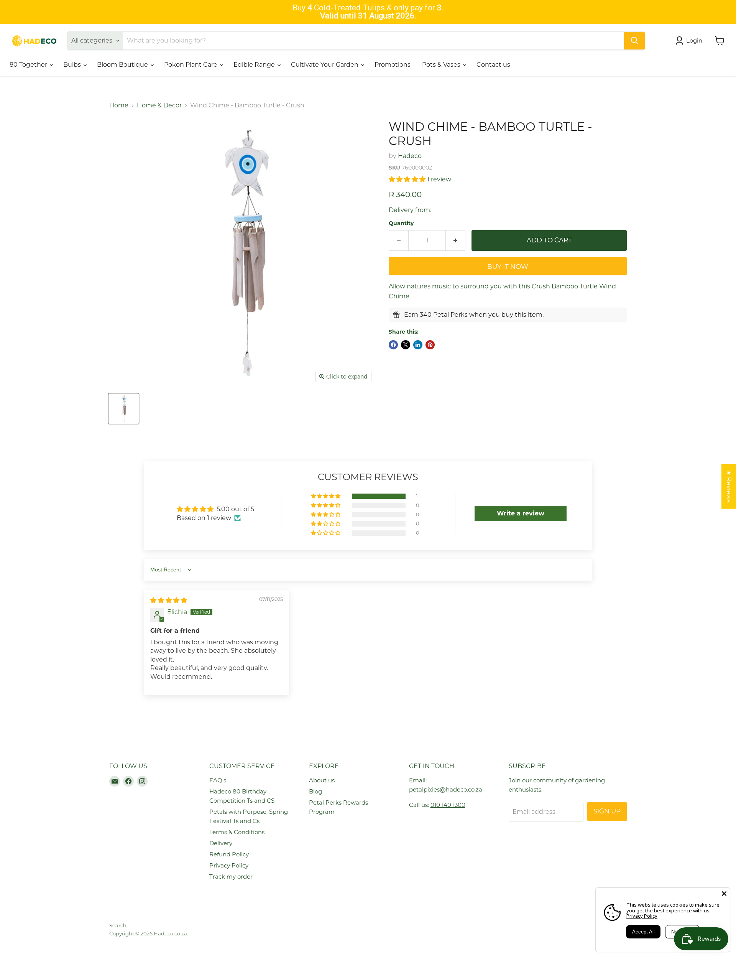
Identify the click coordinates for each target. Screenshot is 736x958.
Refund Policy (229, 854)
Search (118, 925)
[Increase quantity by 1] (455, 240)
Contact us (493, 64)
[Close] (724, 893)
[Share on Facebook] (393, 344)
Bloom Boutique (123, 64)
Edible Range (254, 64)
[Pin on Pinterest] (430, 344)
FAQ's (217, 780)
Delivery (220, 843)
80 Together (29, 64)
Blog (315, 791)
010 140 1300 (447, 804)
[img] (168, 600)
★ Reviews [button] (729, 486)
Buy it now (507, 266)
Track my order (231, 876)
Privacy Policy (228, 865)
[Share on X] (405, 344)
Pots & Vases (442, 64)
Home (118, 105)
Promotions (393, 64)
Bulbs (72, 64)
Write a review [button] (520, 513)
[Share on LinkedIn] (417, 344)
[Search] (634, 40)
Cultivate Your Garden (325, 64)
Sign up (607, 811)
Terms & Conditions (236, 832)
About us (322, 780)
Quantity (401, 223)
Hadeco (410, 156)
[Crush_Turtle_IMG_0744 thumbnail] (123, 408)
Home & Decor (159, 105)
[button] (408, 179)
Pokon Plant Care (191, 64)
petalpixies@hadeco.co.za (445, 789)
